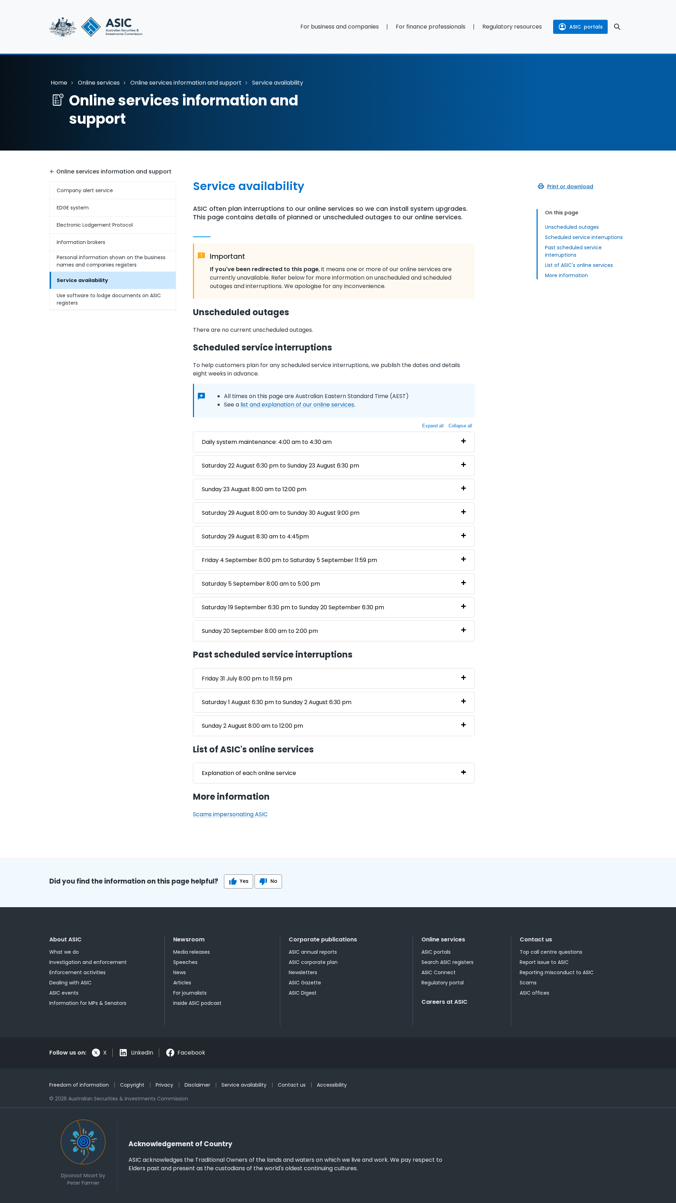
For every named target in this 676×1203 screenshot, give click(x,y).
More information (566, 275)
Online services (99, 83)
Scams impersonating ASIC (230, 814)
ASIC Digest (303, 992)
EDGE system (73, 207)
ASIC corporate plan (313, 962)
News (179, 972)
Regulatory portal (442, 982)
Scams (528, 982)
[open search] (617, 27)
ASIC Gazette (305, 982)
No (273, 881)
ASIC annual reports (313, 951)
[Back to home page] (112, 27)
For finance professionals (430, 27)
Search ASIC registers (447, 962)
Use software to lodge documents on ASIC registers (109, 299)
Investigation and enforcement (88, 962)
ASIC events (64, 992)
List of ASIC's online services (579, 265)
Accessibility (332, 1084)
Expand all (433, 425)
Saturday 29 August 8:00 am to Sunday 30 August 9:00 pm (280, 513)
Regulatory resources (512, 27)
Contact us (536, 939)
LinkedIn (142, 1053)
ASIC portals (436, 951)
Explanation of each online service (249, 773)
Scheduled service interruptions (584, 237)
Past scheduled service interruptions (573, 251)
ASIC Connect (438, 972)
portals (586, 26)
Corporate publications (323, 939)
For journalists (190, 992)
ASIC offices (534, 992)
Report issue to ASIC (544, 962)
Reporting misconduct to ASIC (557, 972)
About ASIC (65, 939)
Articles (182, 982)
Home (59, 83)
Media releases (191, 951)
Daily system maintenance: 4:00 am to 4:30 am (267, 442)
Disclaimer (197, 1084)
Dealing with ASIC (70, 982)
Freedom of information (79, 1084)
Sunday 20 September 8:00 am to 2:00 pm (260, 631)
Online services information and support (186, 83)
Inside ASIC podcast (197, 1003)
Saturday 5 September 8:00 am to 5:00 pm (261, 584)
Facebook (191, 1053)
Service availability (82, 280)
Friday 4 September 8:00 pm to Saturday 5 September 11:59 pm (289, 560)
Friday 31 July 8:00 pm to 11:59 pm (247, 678)
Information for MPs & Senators (87, 1003)
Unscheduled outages (572, 227)
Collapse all (460, 425)
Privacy (164, 1084)
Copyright (132, 1084)
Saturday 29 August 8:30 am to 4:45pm (255, 536)
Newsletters (303, 972)
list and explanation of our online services (297, 405)
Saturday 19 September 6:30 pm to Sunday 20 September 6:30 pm (293, 607)
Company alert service (85, 190)
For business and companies (339, 27)
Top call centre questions (551, 951)
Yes (244, 881)
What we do (64, 951)
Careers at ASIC (444, 1002)
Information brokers (81, 242)
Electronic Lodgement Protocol (95, 224)
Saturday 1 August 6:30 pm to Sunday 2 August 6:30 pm (276, 702)
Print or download (570, 186)
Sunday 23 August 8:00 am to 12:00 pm (254, 489)
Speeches (185, 962)
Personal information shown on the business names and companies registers (111, 261)
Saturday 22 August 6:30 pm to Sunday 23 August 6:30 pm (280, 466)
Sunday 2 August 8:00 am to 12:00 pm (252, 726)
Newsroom (189, 939)
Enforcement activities (77, 972)
